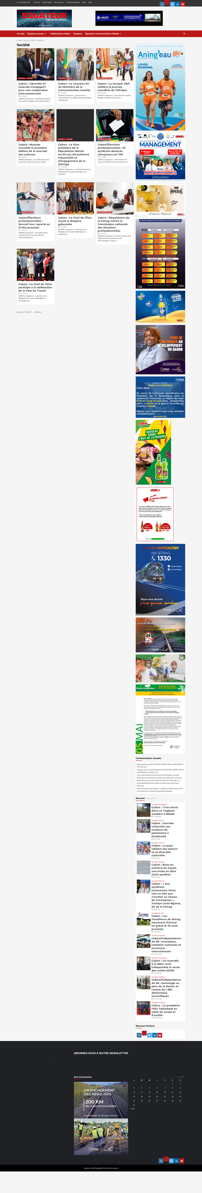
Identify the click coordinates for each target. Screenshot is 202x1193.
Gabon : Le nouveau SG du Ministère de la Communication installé (74, 87)
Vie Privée (37, 2)
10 (134, 1092)
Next (39, 312)
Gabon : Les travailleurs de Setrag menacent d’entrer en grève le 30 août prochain (166, 922)
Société (30, 78)
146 (35, 312)
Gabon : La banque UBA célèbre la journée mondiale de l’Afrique (114, 87)
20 (157, 1096)
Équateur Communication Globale (102, 34)
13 (157, 1092)
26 (149, 1101)
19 (149, 1096)
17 (134, 1096)
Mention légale (47, 2)
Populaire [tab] (151, 798)
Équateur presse (35, 34)
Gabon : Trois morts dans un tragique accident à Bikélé (165, 810)
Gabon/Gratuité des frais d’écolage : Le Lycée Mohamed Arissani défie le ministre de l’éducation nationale (158, 783)
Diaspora (77, 34)
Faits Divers (163, 804)
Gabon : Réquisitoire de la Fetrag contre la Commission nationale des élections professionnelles (113, 224)
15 (172, 1092)
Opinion (161, 881)
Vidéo (90, 2)
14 (165, 1092)
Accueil (20, 34)
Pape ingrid (141, 764)
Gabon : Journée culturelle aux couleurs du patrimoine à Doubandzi (163, 830)
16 (180, 1092)
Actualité (22, 78)
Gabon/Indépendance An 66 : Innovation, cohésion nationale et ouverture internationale (166, 945)
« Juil (132, 1109)
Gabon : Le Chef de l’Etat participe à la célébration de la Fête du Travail (35, 287)
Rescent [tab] (140, 798)
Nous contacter (59, 2)
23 (180, 1096)
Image (84, 2)
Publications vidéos (60, 34)
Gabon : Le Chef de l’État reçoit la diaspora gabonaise (75, 221)
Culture (29, 139)
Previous (19, 312)
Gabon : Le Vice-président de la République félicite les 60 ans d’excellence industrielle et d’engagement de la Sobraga (73, 154)
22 (172, 1096)
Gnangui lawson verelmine (147, 770)
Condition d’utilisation (73, 2)
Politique (162, 935)
